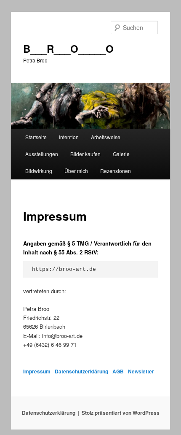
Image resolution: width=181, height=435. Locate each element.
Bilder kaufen (85, 153)
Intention (69, 136)
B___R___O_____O (68, 48)
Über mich (76, 170)
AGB (118, 371)
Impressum (37, 371)
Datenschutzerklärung (81, 371)
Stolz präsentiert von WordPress (121, 412)
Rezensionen (115, 170)
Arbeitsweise (105, 136)
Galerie (121, 153)
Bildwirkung (38, 170)
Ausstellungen (41, 153)
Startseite (36, 136)
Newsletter (141, 371)
